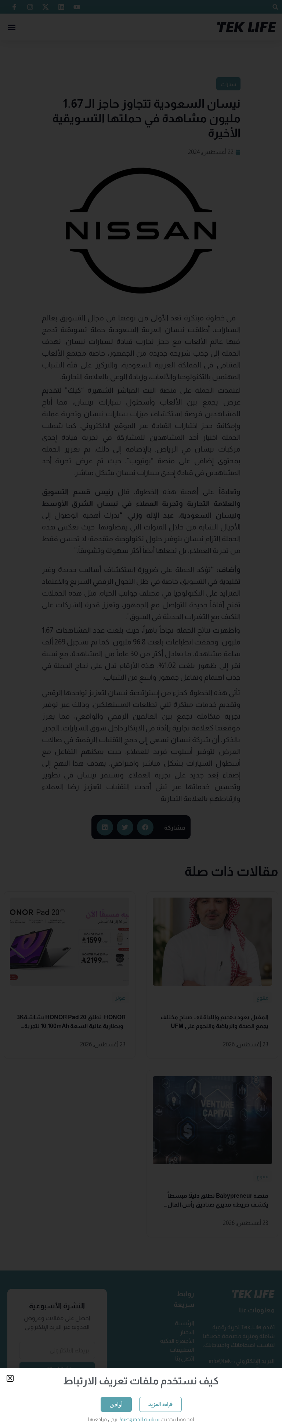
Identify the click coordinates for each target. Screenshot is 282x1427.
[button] (10, 1378)
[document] (141, 713)
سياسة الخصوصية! (139, 1419)
